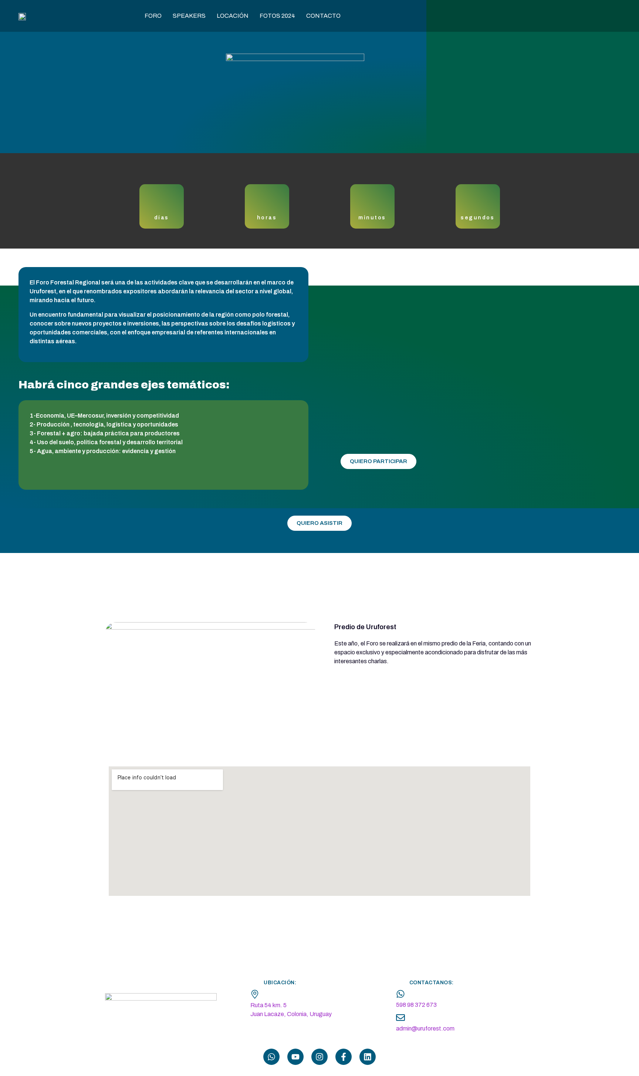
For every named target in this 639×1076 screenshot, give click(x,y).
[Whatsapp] (271, 1057)
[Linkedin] (367, 1057)
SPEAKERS (189, 16)
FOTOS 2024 (277, 16)
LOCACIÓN (232, 16)
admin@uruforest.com (425, 1028)
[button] (617, 1054)
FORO (153, 16)
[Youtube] (295, 1057)
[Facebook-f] (343, 1057)
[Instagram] (319, 1057)
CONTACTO (323, 16)
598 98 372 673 (416, 1005)
